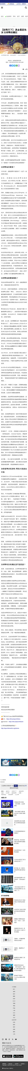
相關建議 (4, 1063)
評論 (14, 1008)
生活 (14, 1012)
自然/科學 (14, 1019)
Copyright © (5, 1065)
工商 (14, 1034)
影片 (14, 989)
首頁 (2, 16)
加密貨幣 (10, 794)
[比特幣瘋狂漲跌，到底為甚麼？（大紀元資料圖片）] (14, 44)
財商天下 (14, 791)
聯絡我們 (10, 1063)
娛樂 (14, 1029)
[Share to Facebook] (10, 65)
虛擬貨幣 (21, 791)
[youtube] (16, 1039)
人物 (14, 1010)
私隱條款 (23, 1063)
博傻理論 (3, 794)
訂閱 (25, 785)
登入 (16, 785)
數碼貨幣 (14, 793)
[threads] (9, 1039)
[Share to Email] (19, 65)
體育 (14, 1024)
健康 (14, 1015)
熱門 (18, 16)
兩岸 (26, 16)
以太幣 (17, 794)
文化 (14, 1017)
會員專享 (8, 16)
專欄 (14, 1003)
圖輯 (14, 1031)
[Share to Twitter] (12, 65)
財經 (14, 998)
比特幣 (7, 793)
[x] (12, 1039)
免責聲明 (17, 1063)
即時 (14, 16)
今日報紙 (14, 986)
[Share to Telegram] (14, 65)
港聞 (22, 16)
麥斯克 (7, 791)
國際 (14, 996)
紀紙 (14, 1022)
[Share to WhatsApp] (17, 65)
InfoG (14, 1001)
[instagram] (3, 1039)
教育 (14, 1027)
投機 (20, 793)
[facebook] (6, 1039)
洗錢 (2, 793)
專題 (14, 1005)
